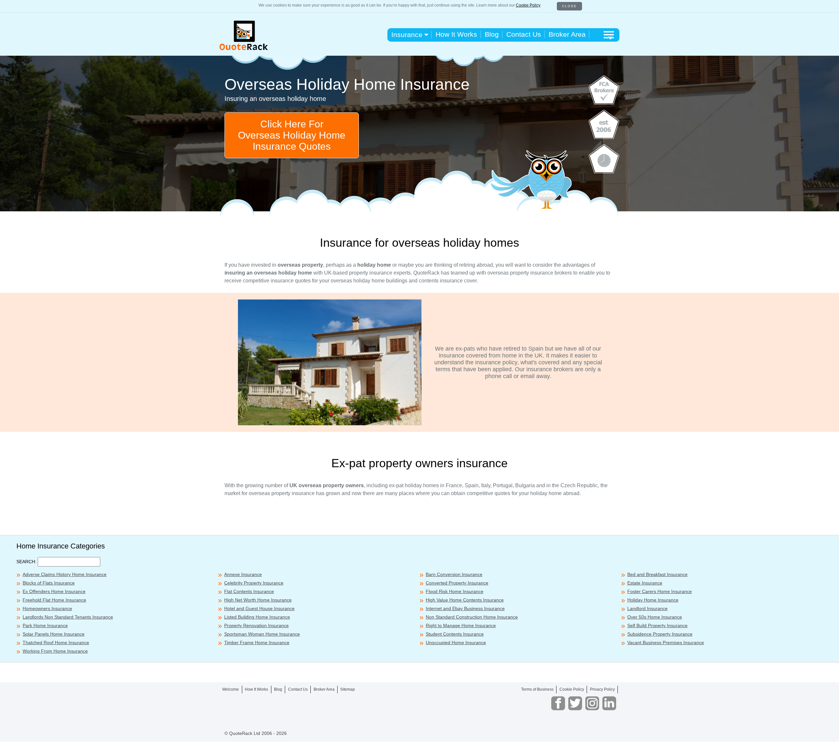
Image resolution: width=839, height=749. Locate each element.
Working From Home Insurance (55, 651)
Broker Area (567, 34)
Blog (492, 34)
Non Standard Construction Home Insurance (472, 617)
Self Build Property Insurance (657, 625)
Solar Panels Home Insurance (54, 634)
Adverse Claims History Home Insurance (65, 574)
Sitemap (347, 689)
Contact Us (523, 34)
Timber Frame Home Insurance (256, 642)
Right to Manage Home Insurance (461, 625)
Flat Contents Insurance (249, 591)
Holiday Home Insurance (652, 600)
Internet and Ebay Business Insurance (465, 608)
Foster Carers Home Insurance (659, 591)
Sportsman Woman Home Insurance (262, 634)
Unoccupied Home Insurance (456, 642)
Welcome (230, 689)
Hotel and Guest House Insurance (259, 608)
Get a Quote (525, 739)
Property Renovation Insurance (256, 625)
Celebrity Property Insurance (253, 583)
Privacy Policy (602, 689)
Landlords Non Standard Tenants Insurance (68, 617)
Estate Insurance (644, 583)
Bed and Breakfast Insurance (657, 574)
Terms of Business (537, 689)
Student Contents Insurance (455, 634)
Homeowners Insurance (47, 608)
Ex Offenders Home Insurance (54, 591)
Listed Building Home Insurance (257, 617)
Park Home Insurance (45, 625)
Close (569, 6)
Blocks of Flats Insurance (49, 583)
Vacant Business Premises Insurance (665, 642)
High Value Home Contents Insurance (465, 600)
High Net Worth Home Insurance (258, 600)
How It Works (456, 34)
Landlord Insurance (647, 608)
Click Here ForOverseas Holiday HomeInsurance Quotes (291, 135)
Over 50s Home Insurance (654, 617)
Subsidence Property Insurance (660, 634)
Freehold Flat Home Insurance (54, 600)
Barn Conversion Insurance (454, 574)
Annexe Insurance (243, 574)
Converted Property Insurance (457, 583)
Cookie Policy (528, 5)
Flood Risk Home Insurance (454, 591)
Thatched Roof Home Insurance (56, 642)
